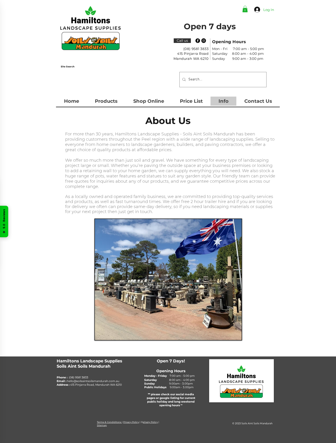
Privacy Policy (131, 422)
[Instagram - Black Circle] (203, 40)
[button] (245, 9)
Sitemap (102, 425)
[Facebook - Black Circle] (197, 40)
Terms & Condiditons (109, 422)
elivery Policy (150, 422)
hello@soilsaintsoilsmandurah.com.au (93, 381)
